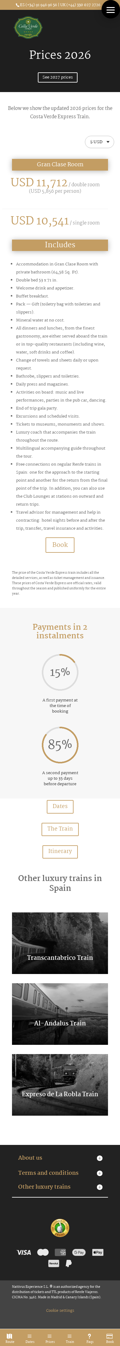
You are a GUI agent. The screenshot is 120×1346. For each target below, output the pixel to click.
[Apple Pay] (97, 1252)
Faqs (90, 1342)
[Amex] (60, 1252)
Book (110, 1342)
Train (70, 1342)
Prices (50, 1342)
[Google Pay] (79, 1252)
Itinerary (60, 851)
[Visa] (23, 1252)
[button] (111, 9)
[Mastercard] (43, 1252)
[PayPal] (69, 1263)
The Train (60, 829)
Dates (30, 1342)
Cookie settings (60, 1311)
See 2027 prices (57, 77)
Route (10, 1342)
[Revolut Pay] (54, 1263)
